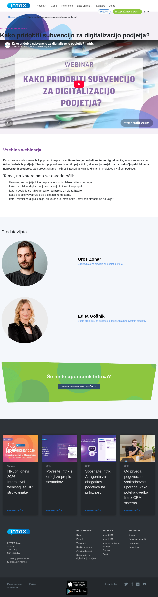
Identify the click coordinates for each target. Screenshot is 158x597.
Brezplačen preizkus (126, 11)
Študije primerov (84, 547)
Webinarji (80, 543)
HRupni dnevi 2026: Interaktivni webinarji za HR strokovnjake (20, 481)
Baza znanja (84, 5)
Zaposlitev (134, 547)
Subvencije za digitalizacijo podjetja (86, 556)
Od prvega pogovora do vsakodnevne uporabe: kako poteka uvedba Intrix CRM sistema (136, 487)
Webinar (22, 17)
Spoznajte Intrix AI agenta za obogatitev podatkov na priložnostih (97, 481)
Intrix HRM (108, 539)
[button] (79, 386)
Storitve (106, 550)
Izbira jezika (111, 584)
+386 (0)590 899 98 (19, 558)
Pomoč (79, 539)
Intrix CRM (108, 535)
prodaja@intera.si (18, 562)
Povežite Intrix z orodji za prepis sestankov (59, 476)
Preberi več (14, 510)
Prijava (104, 11)
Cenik (54, 5)
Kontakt (100, 5)
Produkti (41, 5)
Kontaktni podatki (137, 539)
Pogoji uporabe (14, 584)
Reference (67, 5)
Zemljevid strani (84, 551)
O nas (112, 5)
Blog (78, 535)
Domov (11, 17)
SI (145, 11)
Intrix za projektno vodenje (111, 544)
